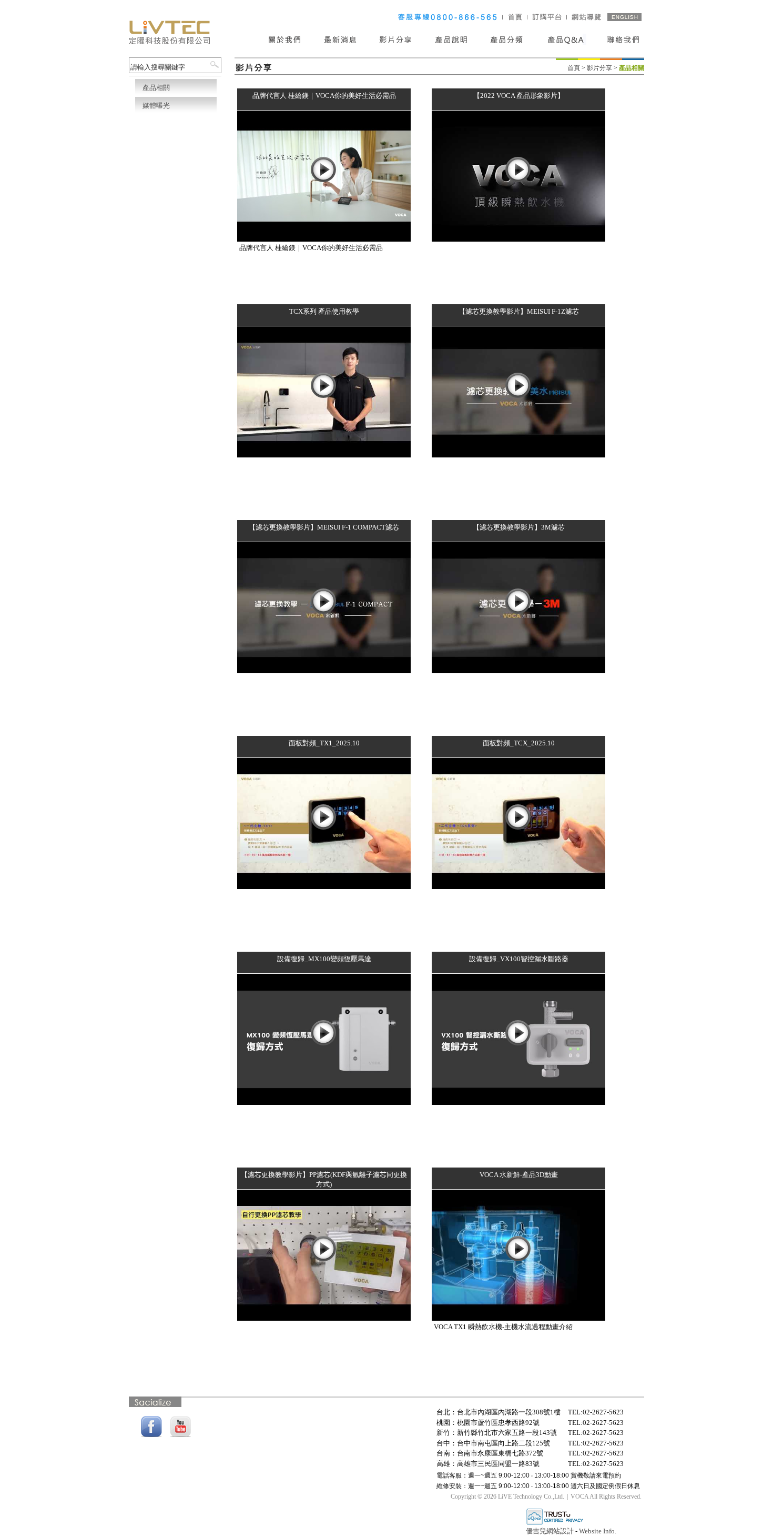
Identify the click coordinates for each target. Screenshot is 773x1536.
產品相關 (156, 88)
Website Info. (597, 1531)
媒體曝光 (156, 105)
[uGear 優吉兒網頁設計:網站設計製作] (555, 1524)
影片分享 (599, 68)
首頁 (573, 68)
